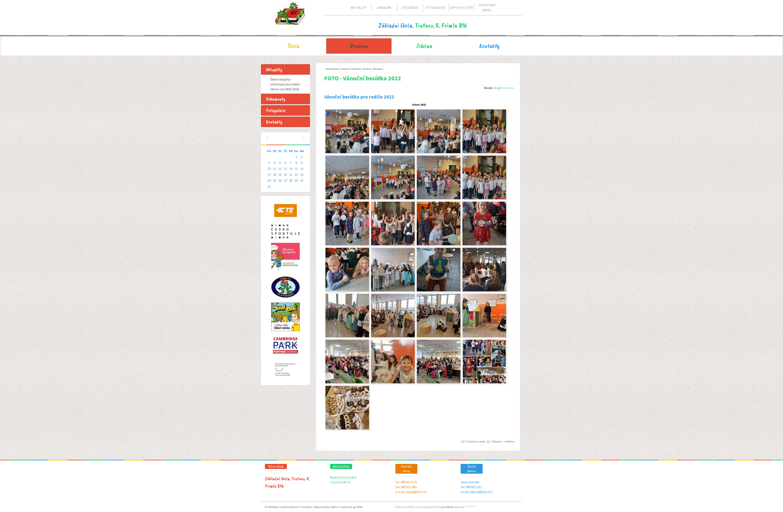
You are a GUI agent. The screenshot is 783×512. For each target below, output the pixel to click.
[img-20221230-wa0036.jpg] (484, 198)
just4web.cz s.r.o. (453, 507)
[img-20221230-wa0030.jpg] (484, 290)
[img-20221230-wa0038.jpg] (393, 198)
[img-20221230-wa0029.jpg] (439, 290)
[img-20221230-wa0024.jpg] (347, 382)
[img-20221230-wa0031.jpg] (484, 244)
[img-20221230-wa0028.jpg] (393, 290)
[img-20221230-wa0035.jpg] (347, 244)
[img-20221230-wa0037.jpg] (439, 198)
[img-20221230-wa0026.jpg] (393, 336)
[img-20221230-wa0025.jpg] (439, 336)
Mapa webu (321, 507)
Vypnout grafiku (352, 507)
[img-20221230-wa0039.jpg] (347, 198)
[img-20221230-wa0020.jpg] (347, 428)
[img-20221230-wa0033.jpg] (393, 244)
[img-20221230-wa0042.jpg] (393, 152)
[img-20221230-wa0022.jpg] (393, 382)
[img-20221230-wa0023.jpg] (484, 336)
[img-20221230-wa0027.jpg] (347, 336)
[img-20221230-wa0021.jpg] (439, 382)
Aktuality (377, 68)
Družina (367, 68)
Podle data (507, 88)
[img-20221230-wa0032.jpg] (347, 290)
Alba (496, 88)
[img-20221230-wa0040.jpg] (484, 152)
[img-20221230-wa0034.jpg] (439, 244)
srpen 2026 (286, 138)
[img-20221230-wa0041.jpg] (439, 152)
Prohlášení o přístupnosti (282, 507)
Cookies (306, 507)
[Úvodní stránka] (290, 22)
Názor (335, 507)
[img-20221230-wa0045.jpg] (347, 152)
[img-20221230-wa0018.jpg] (484, 382)
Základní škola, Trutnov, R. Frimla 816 (343, 68)
